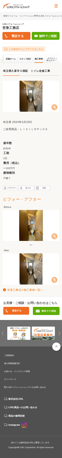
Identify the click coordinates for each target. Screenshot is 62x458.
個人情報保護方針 (12, 363)
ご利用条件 (9, 355)
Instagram (14, 424)
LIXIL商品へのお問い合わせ (22, 407)
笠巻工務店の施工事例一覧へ (25, 289)
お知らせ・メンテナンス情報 (17, 371)
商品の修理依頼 (16, 415)
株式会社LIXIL (15, 398)
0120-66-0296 (16, 311)
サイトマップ (10, 379)
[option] (18, 333)
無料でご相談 (48, 36)
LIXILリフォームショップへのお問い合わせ (26, 387)
